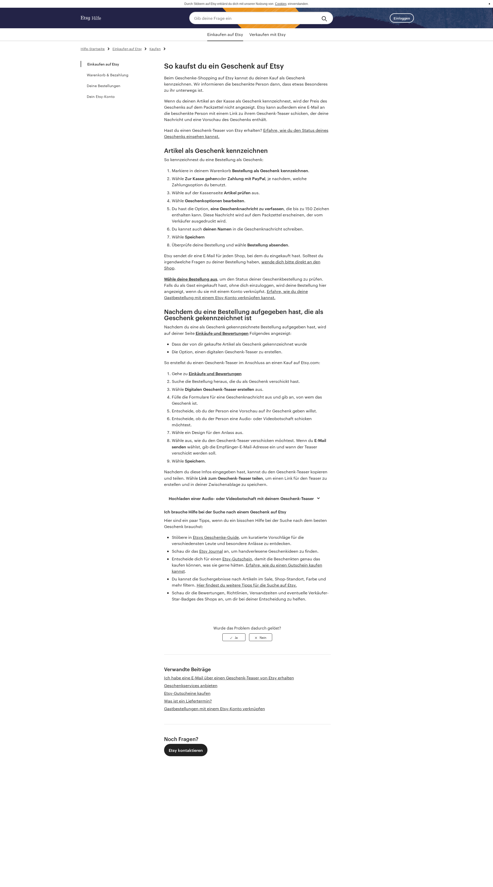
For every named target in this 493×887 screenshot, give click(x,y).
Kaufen (155, 48)
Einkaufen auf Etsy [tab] (225, 34)
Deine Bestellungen (103, 85)
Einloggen (402, 18)
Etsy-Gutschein (237, 558)
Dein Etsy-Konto (101, 96)
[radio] (233, 637)
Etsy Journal (211, 551)
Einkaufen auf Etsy (127, 48)
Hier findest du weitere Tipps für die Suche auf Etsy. (247, 585)
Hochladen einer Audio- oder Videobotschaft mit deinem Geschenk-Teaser (241, 498)
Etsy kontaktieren (186, 750)
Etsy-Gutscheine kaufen (187, 693)
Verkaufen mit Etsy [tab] (267, 34)
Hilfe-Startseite (93, 48)
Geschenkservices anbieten (190, 685)
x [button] (489, 4)
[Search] (325, 18)
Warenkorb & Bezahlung (107, 74)
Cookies (281, 4)
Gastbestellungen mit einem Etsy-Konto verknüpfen (214, 708)
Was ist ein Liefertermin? (188, 701)
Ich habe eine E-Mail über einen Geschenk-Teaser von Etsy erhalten (229, 677)
